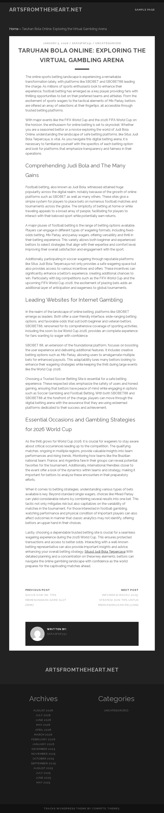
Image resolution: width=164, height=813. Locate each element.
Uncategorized (108, 43)
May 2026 (43, 724)
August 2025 (43, 768)
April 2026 (43, 729)
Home (13, 29)
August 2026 (43, 710)
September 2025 (43, 763)
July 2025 (43, 772)
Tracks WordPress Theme (65, 808)
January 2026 (43, 744)
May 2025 (43, 782)
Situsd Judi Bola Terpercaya (105, 552)
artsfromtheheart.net (45, 10)
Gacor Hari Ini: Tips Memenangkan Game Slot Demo (45, 599)
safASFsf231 (82, 43)
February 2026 (43, 739)
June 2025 (43, 777)
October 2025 (43, 758)
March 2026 (43, 734)
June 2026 (43, 720)
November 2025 (43, 753)
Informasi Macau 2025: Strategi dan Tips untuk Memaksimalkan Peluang (118, 599)
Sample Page (145, 9)
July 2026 (43, 715)
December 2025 (43, 748)
